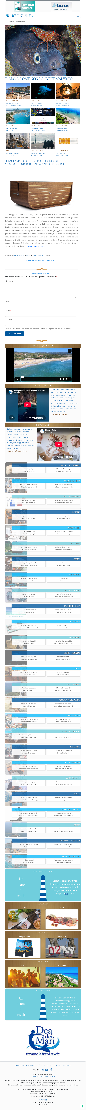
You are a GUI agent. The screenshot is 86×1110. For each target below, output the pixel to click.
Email (8, 310)
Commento (9, 281)
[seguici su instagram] (42, 1070)
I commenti (52, 1065)
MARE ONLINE (43, 1100)
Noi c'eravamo (64, 1065)
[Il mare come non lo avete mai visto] (43, 50)
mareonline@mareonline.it (61, 414)
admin (28, 255)
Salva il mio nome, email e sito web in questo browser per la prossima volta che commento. (39, 329)
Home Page (20, 1065)
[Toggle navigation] (78, 16)
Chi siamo (30, 1065)
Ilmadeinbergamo (38, 1076)
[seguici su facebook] (51, 1070)
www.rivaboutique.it (36, 246)
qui (66, 893)
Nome (8, 301)
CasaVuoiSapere (49, 1076)
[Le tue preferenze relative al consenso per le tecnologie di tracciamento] (82, 1106)
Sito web (9, 320)
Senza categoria (38, 255)
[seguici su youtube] (47, 1070)
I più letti (41, 1065)
